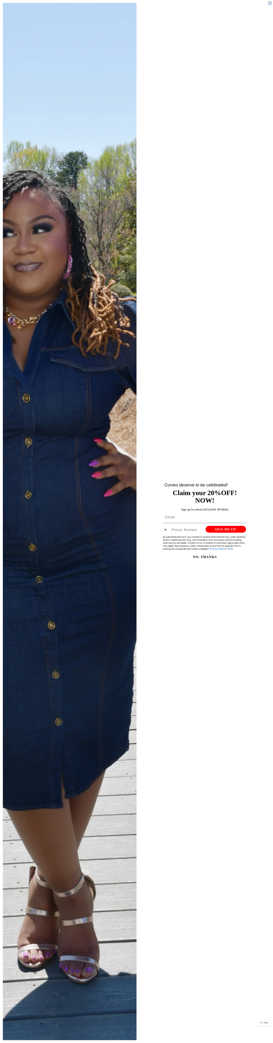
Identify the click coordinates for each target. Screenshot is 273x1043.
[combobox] (166, 530)
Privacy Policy (217, 549)
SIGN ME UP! (226, 529)
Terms (230, 549)
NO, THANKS (205, 556)
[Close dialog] (270, 3)
